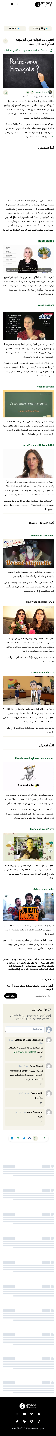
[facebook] (39, 1414)
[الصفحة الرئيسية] (43, 4)
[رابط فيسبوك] (32, 92)
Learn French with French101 (38, 445)
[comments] (44, 1138)
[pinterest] (32, 1421)
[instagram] (17, 1414)
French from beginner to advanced (34, 758)
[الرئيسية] (51, 50)
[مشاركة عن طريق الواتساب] (18, 1138)
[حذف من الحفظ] (5, 92)
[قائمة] (12, 4)
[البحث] (18, 4)
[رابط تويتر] (27, 92)
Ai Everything (39, 28)
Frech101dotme (45, 386)
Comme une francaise (41, 535)
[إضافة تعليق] (41, 1057)
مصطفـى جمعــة (41, 92)
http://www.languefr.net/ (24, 1052)
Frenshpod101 (46, 241)
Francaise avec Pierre (42, 829)
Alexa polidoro (46, 305)
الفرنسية (50, 136)
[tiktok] (39, 1421)
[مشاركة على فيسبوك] (29, 1138)
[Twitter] (17, 1421)
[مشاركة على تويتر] (23, 1138)
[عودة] (5, 40)
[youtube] (24, 1414)
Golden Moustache (43, 889)
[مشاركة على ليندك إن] (12, 1138)
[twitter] (32, 1414)
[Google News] (24, 1421)
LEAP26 (13, 28)
